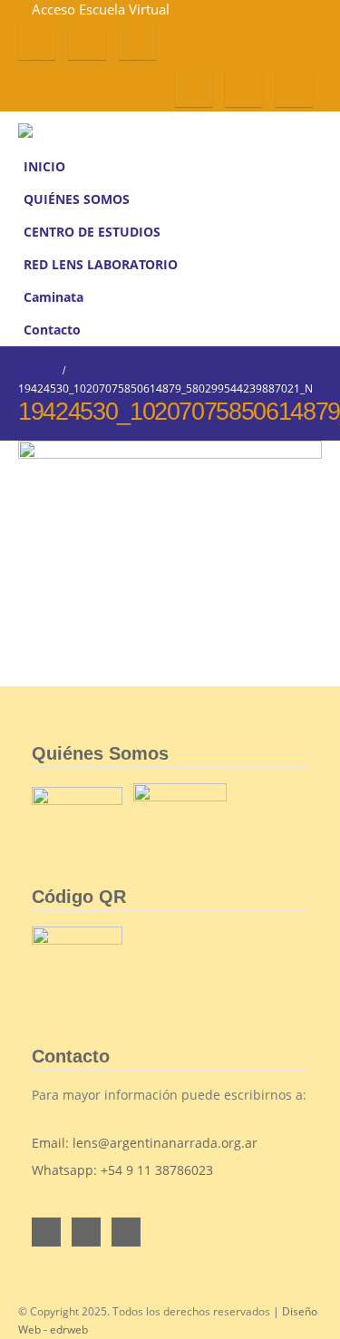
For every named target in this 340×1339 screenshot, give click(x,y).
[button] (310, 130)
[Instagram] (137, 41)
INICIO (44, 167)
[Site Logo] (54, 130)
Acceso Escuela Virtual (101, 9)
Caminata (53, 297)
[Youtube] (86, 41)
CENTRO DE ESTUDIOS (92, 232)
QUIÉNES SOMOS (77, 199)
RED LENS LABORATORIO (101, 265)
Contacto (52, 330)
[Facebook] (36, 41)
